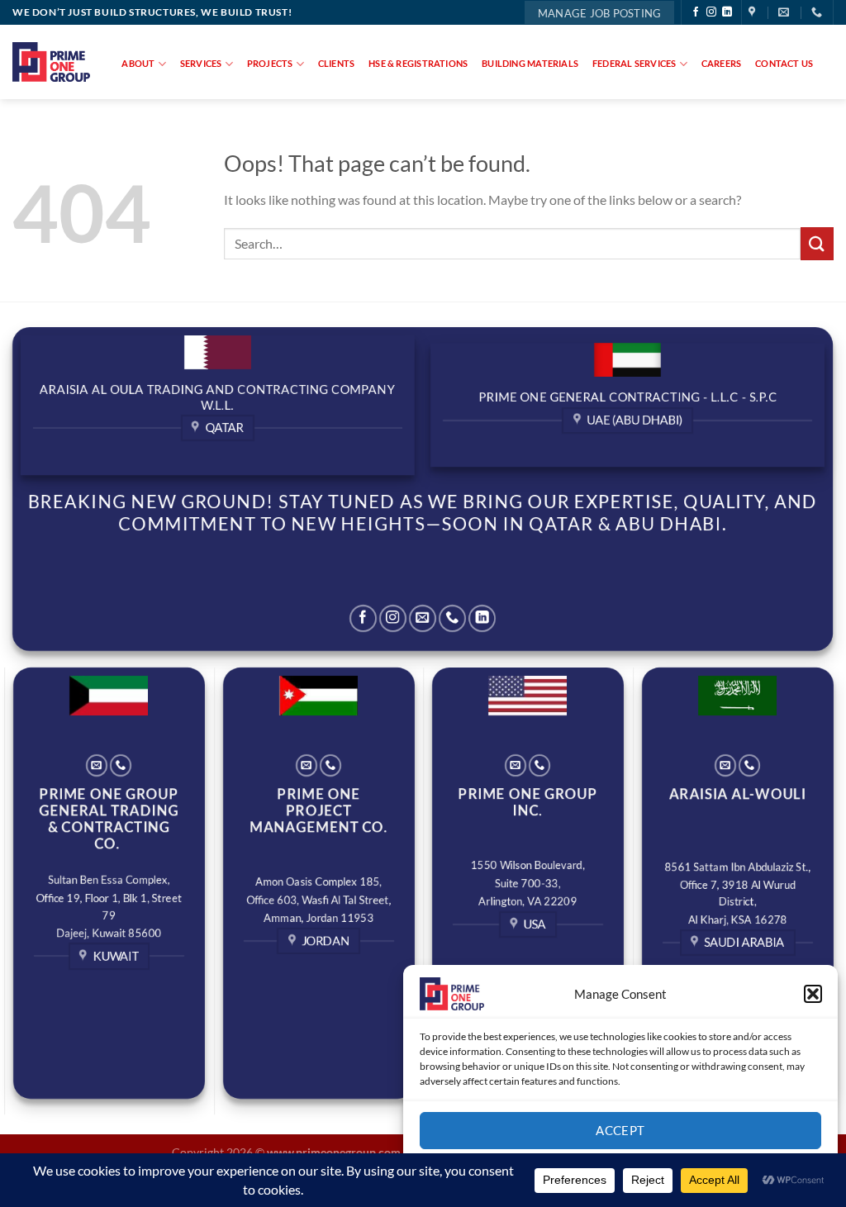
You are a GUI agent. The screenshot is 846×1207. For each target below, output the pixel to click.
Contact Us (784, 63)
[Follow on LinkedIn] (727, 12)
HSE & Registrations (418, 63)
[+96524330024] (818, 12)
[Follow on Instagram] (711, 12)
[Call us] (452, 618)
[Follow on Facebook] (696, 12)
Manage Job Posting (600, 13)
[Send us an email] (422, 618)
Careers (721, 63)
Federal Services (634, 63)
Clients (336, 63)
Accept (620, 1130)
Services (201, 63)
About (137, 63)
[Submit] (817, 243)
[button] (813, 994)
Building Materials (530, 63)
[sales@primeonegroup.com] (785, 12)
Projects (270, 63)
